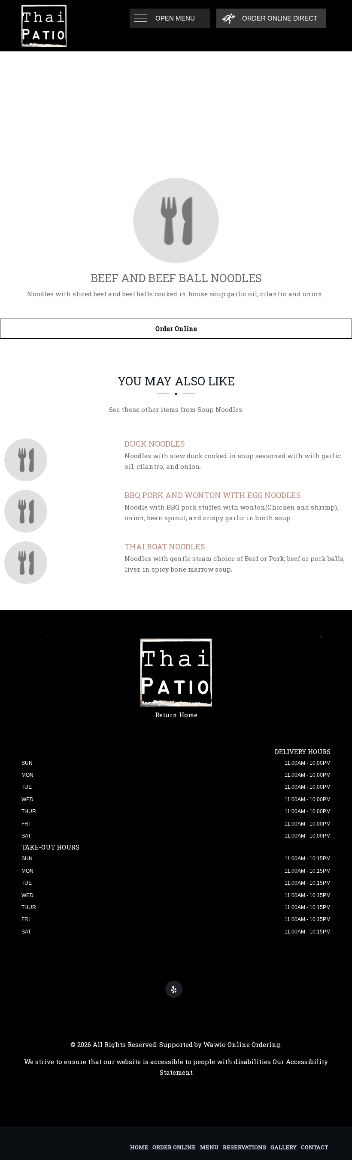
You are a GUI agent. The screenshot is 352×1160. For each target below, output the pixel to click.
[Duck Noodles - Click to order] (28, 459)
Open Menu (175, 18)
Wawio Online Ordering (241, 1044)
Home (139, 1147)
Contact (314, 1147)
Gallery (283, 1147)
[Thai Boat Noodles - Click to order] (28, 562)
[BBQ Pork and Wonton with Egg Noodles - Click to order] (28, 511)
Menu (209, 1147)
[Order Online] (176, 220)
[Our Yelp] (173, 989)
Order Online (176, 328)
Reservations (244, 1147)
